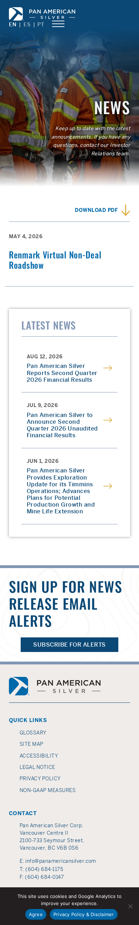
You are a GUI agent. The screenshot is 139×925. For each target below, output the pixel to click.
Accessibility (39, 756)
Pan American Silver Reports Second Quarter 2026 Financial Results (62, 373)
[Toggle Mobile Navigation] (58, 24)
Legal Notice (37, 767)
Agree (36, 914)
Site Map (31, 744)
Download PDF (96, 210)
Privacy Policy (40, 778)
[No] (130, 906)
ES (27, 24)
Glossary (33, 732)
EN (12, 24)
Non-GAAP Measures (48, 790)
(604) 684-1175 (44, 869)
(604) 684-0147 (44, 877)
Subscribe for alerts (69, 644)
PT (40, 24)
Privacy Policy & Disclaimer (83, 914)
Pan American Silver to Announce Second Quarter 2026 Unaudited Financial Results (62, 425)
